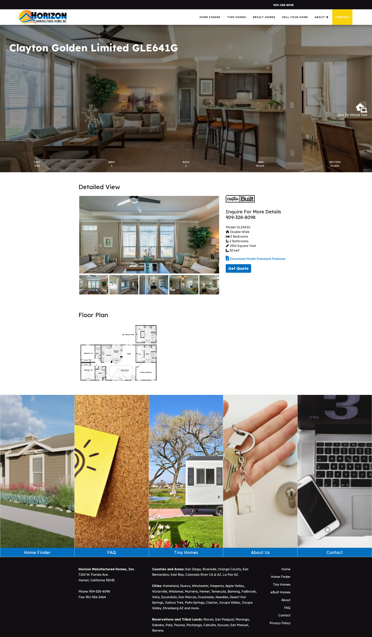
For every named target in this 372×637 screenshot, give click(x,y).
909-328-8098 (283, 5)
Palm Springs (194, 602)
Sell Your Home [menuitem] (295, 17)
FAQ (287, 608)
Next (225, 235)
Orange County (229, 569)
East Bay (177, 574)
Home (285, 569)
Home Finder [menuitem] (210, 17)
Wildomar (176, 591)
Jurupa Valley (229, 602)
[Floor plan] (118, 352)
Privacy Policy (280, 623)
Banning (233, 591)
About (285, 600)
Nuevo (185, 586)
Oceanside (206, 597)
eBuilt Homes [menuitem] (264, 17)
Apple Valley (234, 586)
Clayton (211, 602)
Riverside (209, 569)
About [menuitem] (320, 17)
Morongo (242, 619)
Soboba (158, 625)
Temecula (218, 591)
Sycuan (223, 625)
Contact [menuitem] (342, 17)
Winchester (200, 586)
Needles (221, 597)
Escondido (169, 597)
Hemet (204, 591)
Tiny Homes (281, 584)
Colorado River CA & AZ (203, 574)
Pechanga (194, 625)
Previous (73, 235)
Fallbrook (248, 591)
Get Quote (238, 268)
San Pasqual (224, 619)
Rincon (208, 619)
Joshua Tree (174, 602)
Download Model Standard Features (257, 259)
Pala (168, 625)
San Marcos (187, 597)
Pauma (179, 625)
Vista (156, 597)
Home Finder (280, 577)
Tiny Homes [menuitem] (236, 17)
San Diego (193, 569)
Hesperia (217, 586)
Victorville (159, 591)
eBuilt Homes (280, 592)
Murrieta (191, 591)
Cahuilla (209, 625)
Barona (157, 630)
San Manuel (239, 625)
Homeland (171, 586)
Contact (284, 615)
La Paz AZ (230, 574)
